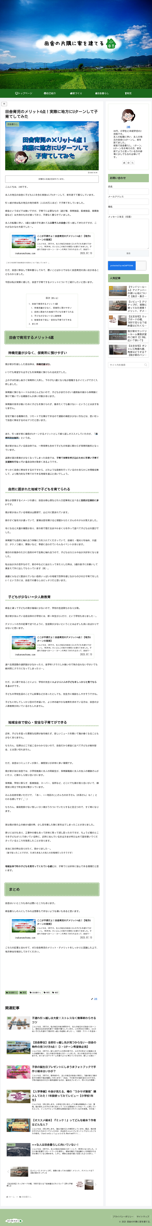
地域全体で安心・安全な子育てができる (53, 320)
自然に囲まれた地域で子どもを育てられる (54, 312)
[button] (145, 365)
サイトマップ (143, 1217)
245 (128, 127)
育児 (24, 992)
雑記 (56, 992)
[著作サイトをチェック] (124, 163)
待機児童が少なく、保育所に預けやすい (53, 308)
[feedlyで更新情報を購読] (128, 163)
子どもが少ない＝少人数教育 (47, 316)
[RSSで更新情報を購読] (132, 163)
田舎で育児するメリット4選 (45, 304)
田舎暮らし (13, 992)
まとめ (35, 324)
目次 (48, 298)
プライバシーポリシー (123, 1217)
